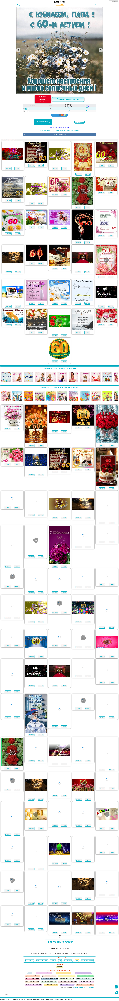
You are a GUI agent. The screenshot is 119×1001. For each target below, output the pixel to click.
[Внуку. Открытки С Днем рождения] (84, 396)
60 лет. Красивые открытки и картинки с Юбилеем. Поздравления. (59, 130)
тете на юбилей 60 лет (51, 986)
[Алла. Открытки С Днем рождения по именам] (73, 377)
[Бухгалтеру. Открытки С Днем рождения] (62, 396)
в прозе (81, 989)
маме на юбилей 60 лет (32, 980)
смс (85, 989)
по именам (59, 968)
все (93, 989)
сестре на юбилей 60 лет (86, 983)
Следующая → (99, 5)
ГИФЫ (60, 961)
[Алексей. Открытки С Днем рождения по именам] (28, 377)
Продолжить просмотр (59, 943)
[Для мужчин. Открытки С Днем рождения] (17, 396)
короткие (75, 989)
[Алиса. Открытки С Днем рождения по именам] (62, 377)
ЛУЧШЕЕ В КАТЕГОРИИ (42, 961)
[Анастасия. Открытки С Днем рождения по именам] (96, 377)
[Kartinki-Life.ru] (59, 2)
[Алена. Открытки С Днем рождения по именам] (39, 377)
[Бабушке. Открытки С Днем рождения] (39, 396)
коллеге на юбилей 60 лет (85, 977)
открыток (29, 961)
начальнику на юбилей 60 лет (85, 980)
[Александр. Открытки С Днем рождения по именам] (6, 377)
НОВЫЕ (77, 961)
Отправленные (79, 122)
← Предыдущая (20, 5)
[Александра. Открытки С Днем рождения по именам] (17, 377)
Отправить (56, 115)
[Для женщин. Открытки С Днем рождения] (6, 396)
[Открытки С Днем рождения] (28, 396)
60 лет (29, 974)
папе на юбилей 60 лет (32, 983)
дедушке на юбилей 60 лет (83, 974)
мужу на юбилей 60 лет (67, 980)
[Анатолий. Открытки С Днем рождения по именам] (107, 377)
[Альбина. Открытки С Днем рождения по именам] (84, 377)
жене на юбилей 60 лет (67, 986)
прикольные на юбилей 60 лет (68, 983)
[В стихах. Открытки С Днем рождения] (73, 396)
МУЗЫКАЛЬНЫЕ (68, 961)
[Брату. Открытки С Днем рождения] (51, 396)
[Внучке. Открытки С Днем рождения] (96, 396)
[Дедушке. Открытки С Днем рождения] (107, 396)
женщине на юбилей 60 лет (85, 986)
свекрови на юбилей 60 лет (34, 986)
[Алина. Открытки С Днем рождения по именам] (51, 377)
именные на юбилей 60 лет (67, 977)
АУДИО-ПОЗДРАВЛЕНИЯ (87, 961)
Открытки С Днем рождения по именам (59, 368)
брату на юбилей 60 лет (63, 974)
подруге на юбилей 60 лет (49, 983)
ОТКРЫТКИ (53, 961)
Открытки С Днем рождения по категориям (59, 387)
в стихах (89, 989)
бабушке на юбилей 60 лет (44, 974)
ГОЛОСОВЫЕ (60, 5)
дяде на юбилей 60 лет (49, 977)
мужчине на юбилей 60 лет (49, 980)
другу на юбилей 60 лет (33, 977)
